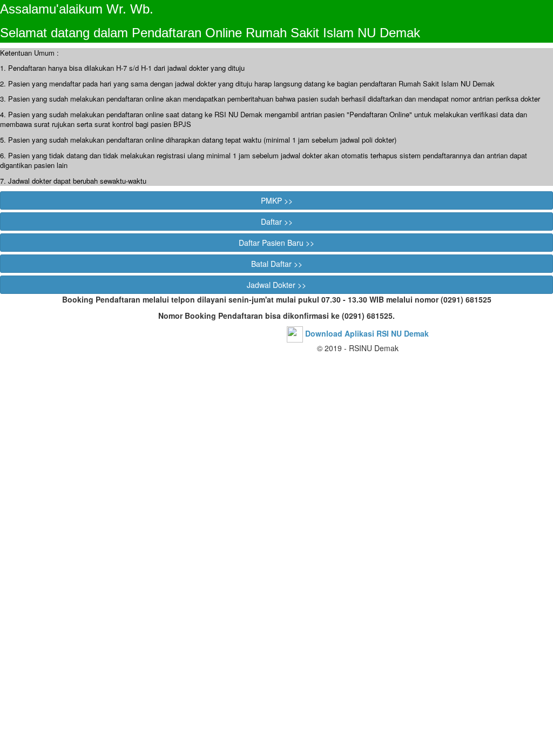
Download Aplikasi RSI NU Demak (367, 333)
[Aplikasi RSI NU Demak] (295, 333)
